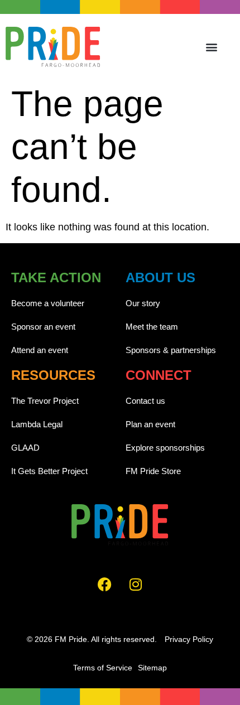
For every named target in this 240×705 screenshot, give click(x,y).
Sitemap (152, 667)
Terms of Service (102, 667)
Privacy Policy (189, 639)
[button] (212, 46)
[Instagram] (136, 584)
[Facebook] (105, 584)
